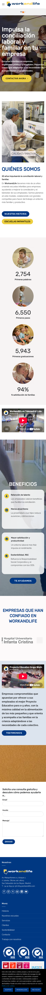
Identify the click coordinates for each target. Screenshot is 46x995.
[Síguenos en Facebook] (4, 892)
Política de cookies (8, 986)
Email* (5, 800)
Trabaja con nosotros (11, 939)
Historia (5, 911)
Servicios (6, 920)
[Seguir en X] (13, 892)
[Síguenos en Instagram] (9, 892)
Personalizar (22, 990)
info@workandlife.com (26, 886)
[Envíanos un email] (17, 892)
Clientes (5, 925)
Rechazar (36, 990)
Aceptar (8, 990)
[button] (3, 4)
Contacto (6, 934)
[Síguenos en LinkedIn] (22, 892)
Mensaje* (6, 820)
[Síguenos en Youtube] (26, 892)
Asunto (5, 810)
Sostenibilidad (8, 930)
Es (21, 12)
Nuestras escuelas (10, 916)
